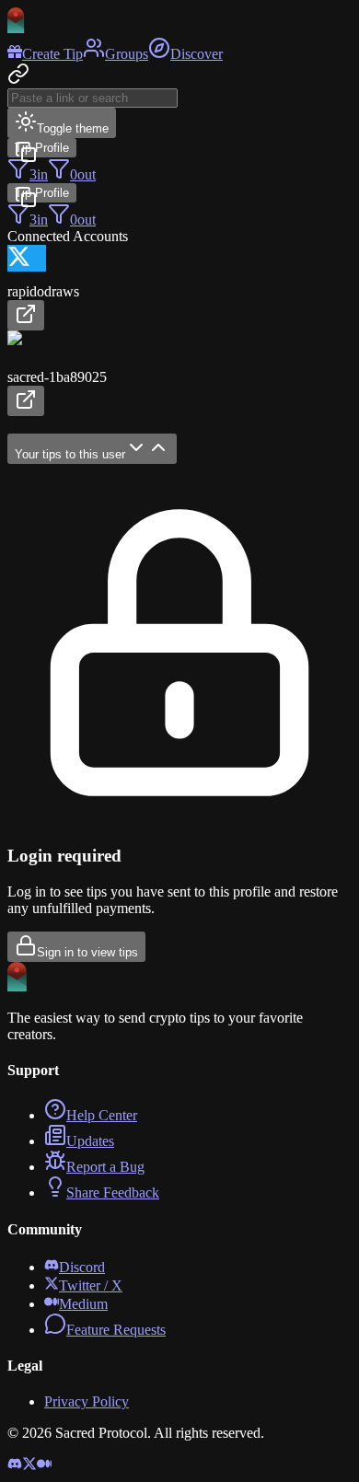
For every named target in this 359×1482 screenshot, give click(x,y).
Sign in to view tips (87, 952)
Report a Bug (105, 1167)
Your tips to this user (70, 454)
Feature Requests (116, 1329)
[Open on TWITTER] (25, 315)
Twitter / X (90, 1285)
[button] (179, 287)
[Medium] (44, 1466)
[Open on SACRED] (25, 401)
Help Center (101, 1115)
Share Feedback (112, 1192)
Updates (90, 1141)
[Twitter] (29, 1466)
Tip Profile (42, 148)
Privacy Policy (86, 1401)
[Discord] (14, 1466)
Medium (83, 1304)
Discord (82, 1267)
